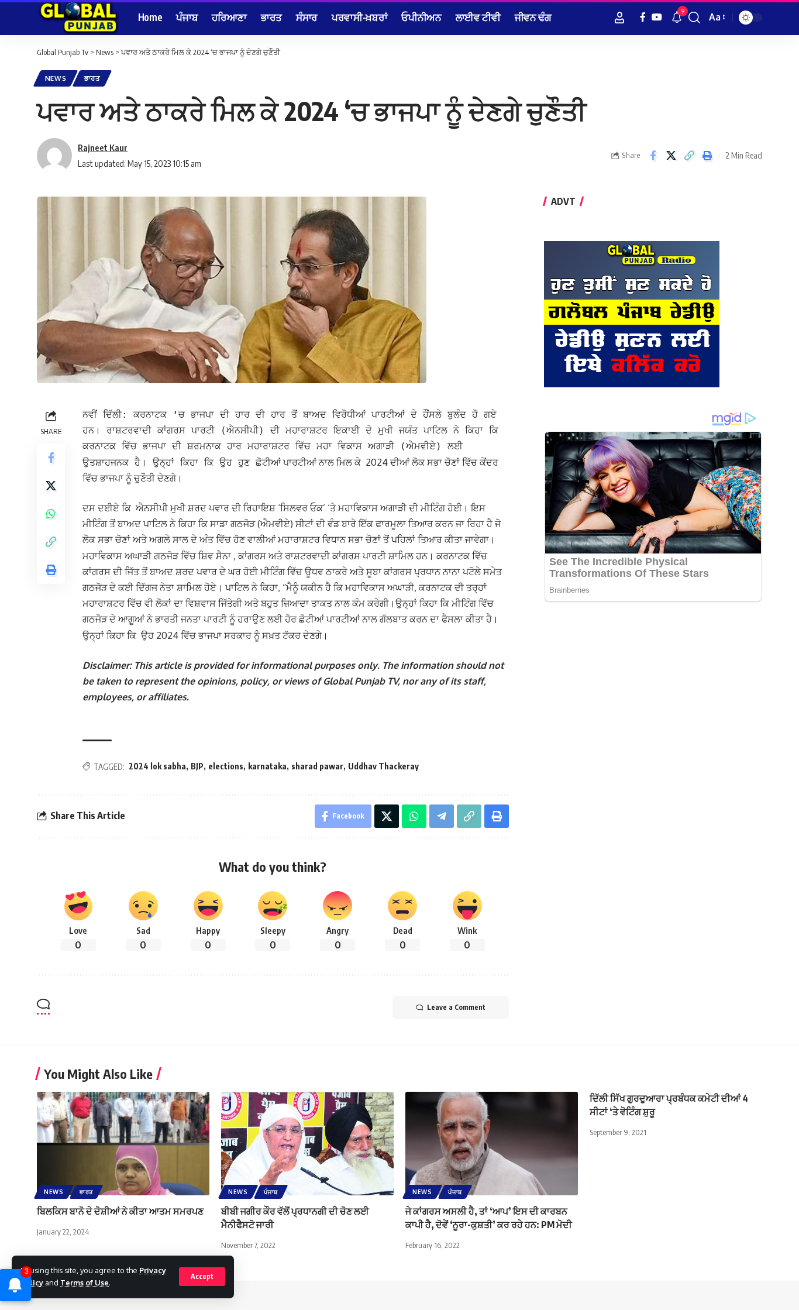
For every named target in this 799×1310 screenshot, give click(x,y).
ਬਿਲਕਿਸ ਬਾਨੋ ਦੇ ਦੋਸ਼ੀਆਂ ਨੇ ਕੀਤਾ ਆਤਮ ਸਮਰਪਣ (120, 1211)
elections (225, 766)
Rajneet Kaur (103, 147)
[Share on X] (671, 155)
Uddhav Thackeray (383, 766)
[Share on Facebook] (653, 155)
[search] (694, 17)
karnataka (267, 766)
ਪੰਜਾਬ (271, 1191)
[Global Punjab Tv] (78, 17)
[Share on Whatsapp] (51, 514)
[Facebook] (643, 17)
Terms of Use (84, 1282)
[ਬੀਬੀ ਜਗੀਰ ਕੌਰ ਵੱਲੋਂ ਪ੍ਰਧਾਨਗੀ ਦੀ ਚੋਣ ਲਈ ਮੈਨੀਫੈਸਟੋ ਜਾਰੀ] (307, 1143)
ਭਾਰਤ (92, 78)
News (56, 78)
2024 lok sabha (157, 766)
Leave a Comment (456, 1007)
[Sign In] (619, 17)
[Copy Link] (689, 155)
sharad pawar (317, 766)
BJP (197, 766)
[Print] (707, 155)
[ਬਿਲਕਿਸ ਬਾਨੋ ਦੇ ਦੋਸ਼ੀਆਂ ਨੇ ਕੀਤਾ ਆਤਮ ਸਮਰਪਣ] (123, 1143)
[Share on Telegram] (441, 816)
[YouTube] (657, 17)
